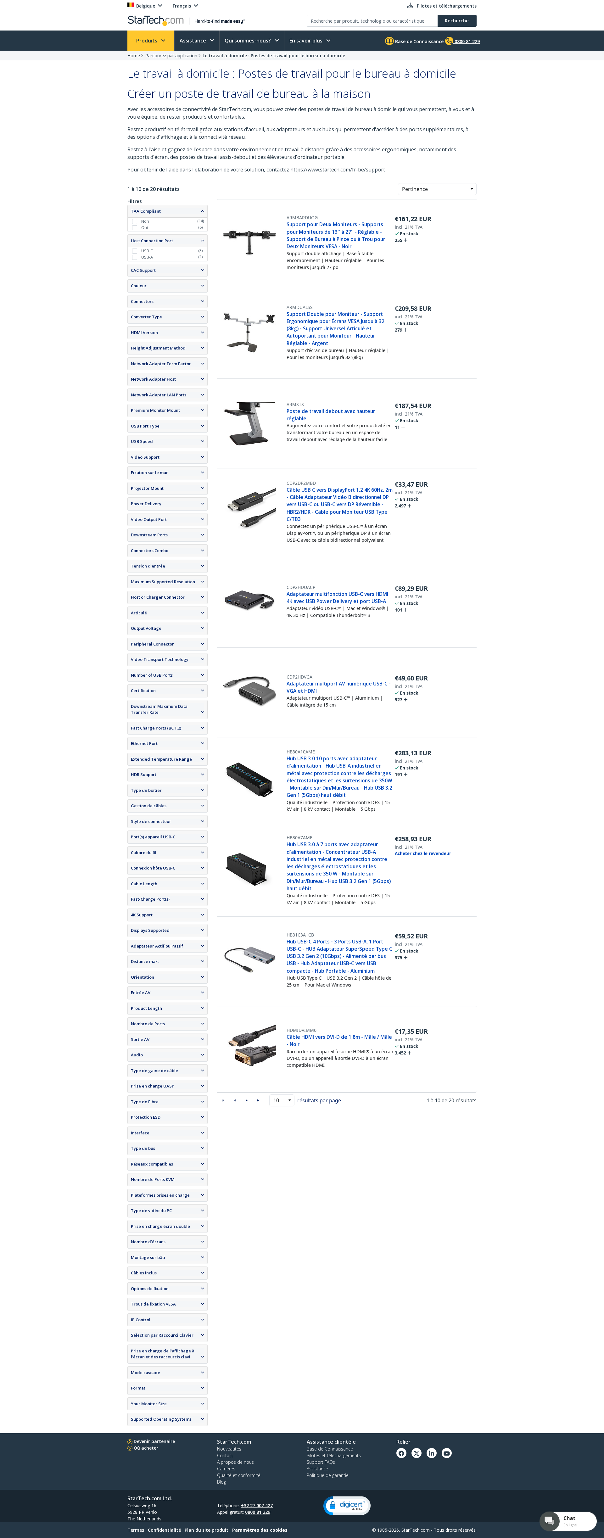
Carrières (226, 1469)
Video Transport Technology (159, 659)
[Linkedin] (432, 1453)
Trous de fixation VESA (153, 1304)
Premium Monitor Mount (155, 410)
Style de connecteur (151, 821)
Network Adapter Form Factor (161, 363)
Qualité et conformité (238, 1475)
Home (133, 56)
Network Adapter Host (153, 379)
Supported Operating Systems (161, 1419)
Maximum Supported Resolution (163, 581)
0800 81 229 (257, 1512)
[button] (471, 189)
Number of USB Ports (152, 675)
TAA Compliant (146, 211)
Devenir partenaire (154, 1441)
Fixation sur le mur (149, 472)
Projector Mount (147, 488)
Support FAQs (321, 1462)
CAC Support (143, 270)
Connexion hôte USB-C (153, 868)
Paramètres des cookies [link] (260, 1530)
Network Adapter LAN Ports (158, 395)
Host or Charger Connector (158, 597)
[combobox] (437, 189)
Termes (135, 1530)
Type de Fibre (145, 1102)
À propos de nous (235, 1462)
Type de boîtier (146, 790)
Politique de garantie (328, 1475)
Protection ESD (145, 1117)
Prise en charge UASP (152, 1086)
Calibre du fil (143, 852)
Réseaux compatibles (152, 1164)
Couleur (139, 285)
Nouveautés (229, 1449)
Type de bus (143, 1148)
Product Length (146, 1008)
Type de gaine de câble (154, 1070)
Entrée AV (140, 992)
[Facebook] (401, 1453)
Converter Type (146, 317)
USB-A (147, 257)
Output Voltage (146, 628)
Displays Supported (150, 930)
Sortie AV (140, 1039)
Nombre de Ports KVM (153, 1179)
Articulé (139, 613)
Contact (225, 1455)
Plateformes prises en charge (160, 1195)
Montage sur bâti (148, 1257)
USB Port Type (145, 426)
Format (138, 1388)
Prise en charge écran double (160, 1226)
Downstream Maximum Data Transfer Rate (159, 709)
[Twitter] (416, 1453)
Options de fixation (150, 1288)
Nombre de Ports (148, 1023)
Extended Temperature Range (161, 759)
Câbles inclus (144, 1273)
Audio (137, 1055)
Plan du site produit (206, 1530)
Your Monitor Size (149, 1404)
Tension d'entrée (148, 566)
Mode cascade (145, 1372)
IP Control (140, 1320)
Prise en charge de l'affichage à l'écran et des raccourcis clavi (162, 1354)
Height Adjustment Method (158, 348)
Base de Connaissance (419, 41)
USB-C (147, 251)
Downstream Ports (149, 535)
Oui (144, 227)
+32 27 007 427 (257, 1505)
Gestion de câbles (148, 805)
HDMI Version (144, 332)
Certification (143, 690)
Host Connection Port (152, 240)
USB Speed (142, 441)
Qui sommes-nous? (248, 40)
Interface (140, 1133)
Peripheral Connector (152, 644)
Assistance (193, 40)
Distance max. (145, 961)
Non (145, 221)
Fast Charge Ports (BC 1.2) (156, 728)
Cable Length (144, 883)
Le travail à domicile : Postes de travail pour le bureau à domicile (274, 56)
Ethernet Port (144, 743)
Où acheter (146, 1448)
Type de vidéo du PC (151, 1210)
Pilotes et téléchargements (334, 1455)
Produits (147, 40)
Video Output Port (149, 519)
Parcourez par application (171, 56)
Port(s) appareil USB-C (153, 837)
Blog (221, 1482)
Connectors (142, 301)
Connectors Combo (149, 550)
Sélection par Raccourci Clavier (162, 1335)
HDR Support (143, 774)
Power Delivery (146, 503)
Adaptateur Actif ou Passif (157, 946)
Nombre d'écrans (148, 1241)
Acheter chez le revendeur (423, 853)
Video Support (145, 457)
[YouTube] (447, 1453)
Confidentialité (164, 1530)
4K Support (142, 915)
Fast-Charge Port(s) (150, 899)
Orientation (142, 977)
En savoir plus (306, 40)
